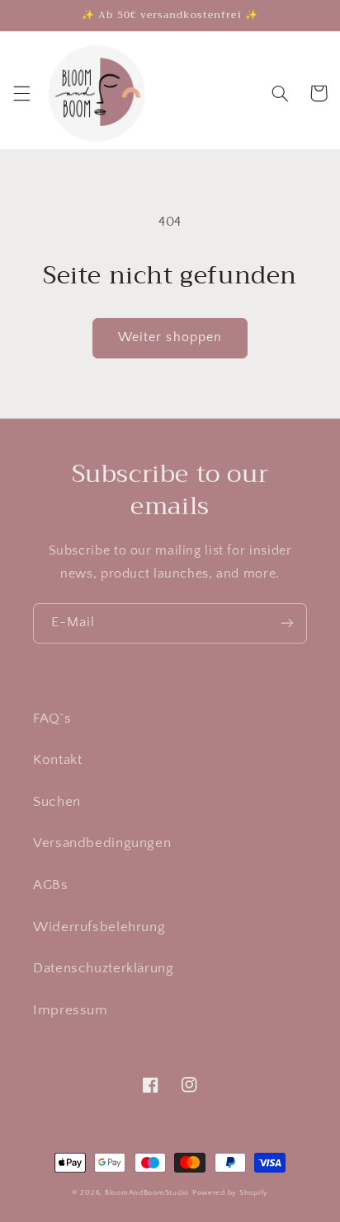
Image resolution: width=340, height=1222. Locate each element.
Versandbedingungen (102, 843)
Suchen (57, 801)
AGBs (50, 885)
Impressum (70, 1010)
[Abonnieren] (287, 623)
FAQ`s (52, 718)
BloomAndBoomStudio (147, 1192)
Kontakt (57, 759)
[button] (21, 93)
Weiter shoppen (170, 337)
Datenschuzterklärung (103, 968)
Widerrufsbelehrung (99, 927)
